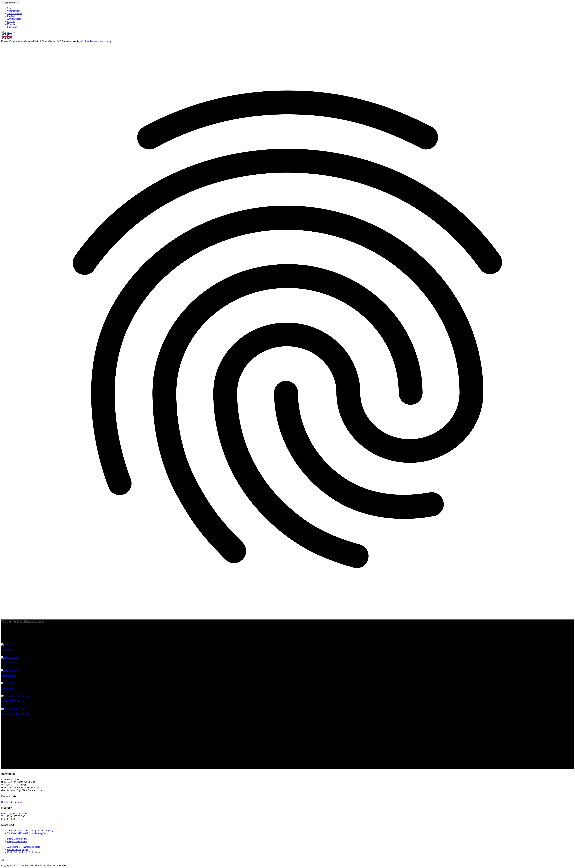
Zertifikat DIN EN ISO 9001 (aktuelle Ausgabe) (30, 830)
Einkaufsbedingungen (17, 849)
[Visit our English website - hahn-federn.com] (287, 36)
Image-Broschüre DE (17, 838)
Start (9, 8)
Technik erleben (14, 13)
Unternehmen (13, 10)
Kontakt (11, 24)
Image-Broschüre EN (17, 841)
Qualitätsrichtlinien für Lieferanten (23, 852)
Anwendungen (14, 19)
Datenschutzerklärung (100, 41)
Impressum (12, 27)
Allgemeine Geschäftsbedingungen (23, 847)
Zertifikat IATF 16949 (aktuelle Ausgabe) (26, 833)
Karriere (11, 21)
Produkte (11, 16)
